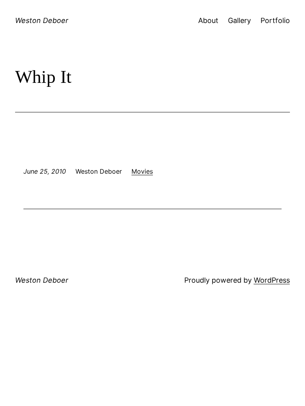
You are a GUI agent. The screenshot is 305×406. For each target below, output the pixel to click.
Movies (142, 171)
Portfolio (275, 20)
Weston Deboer (41, 20)
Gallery (239, 20)
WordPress (272, 280)
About (208, 20)
